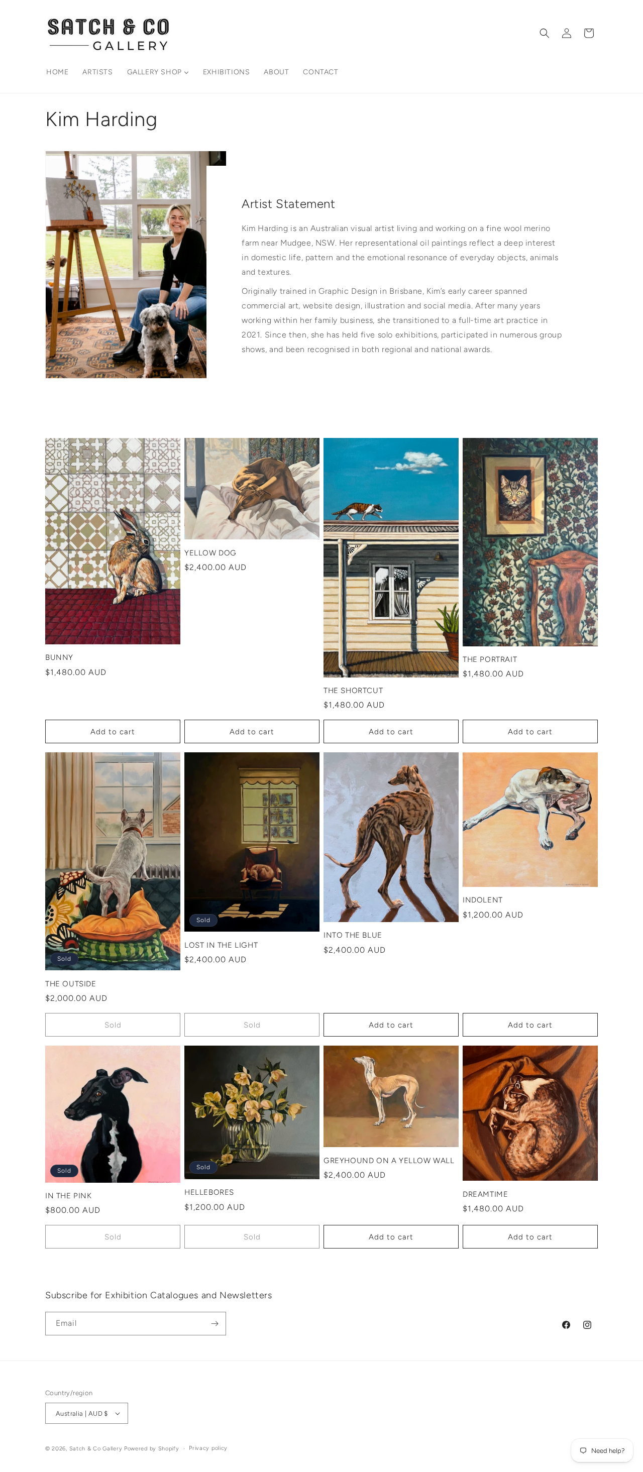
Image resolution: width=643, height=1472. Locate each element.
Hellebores (209, 1192)
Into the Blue (353, 935)
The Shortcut (353, 690)
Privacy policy (208, 1448)
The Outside (70, 983)
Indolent (483, 899)
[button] (544, 33)
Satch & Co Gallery (96, 1448)
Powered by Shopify (151, 1448)
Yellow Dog (210, 552)
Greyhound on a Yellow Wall (389, 1160)
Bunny (59, 657)
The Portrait (490, 659)
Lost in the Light (221, 945)
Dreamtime (485, 1194)
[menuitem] (57, 72)
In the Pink (68, 1195)
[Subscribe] (214, 1323)
